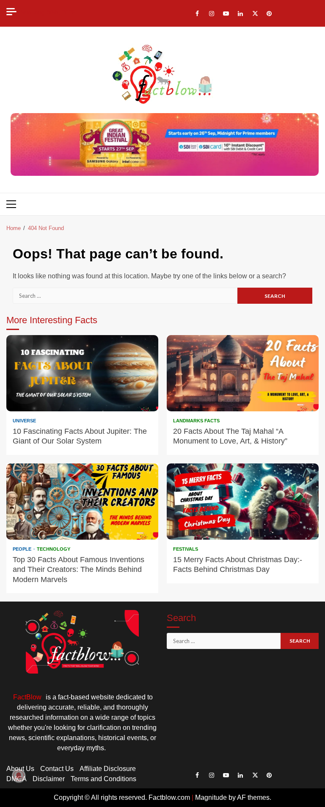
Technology (53, 549)
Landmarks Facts (196, 421)
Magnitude (211, 797)
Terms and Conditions (103, 778)
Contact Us (57, 768)
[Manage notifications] (18, 775)
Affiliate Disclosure (108, 768)
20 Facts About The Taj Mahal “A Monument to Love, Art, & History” (243, 373)
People (23, 549)
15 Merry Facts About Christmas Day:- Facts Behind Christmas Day (243, 501)
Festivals (185, 549)
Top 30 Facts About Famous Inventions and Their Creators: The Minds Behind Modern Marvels (82, 501)
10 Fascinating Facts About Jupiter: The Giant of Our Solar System (82, 373)
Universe (24, 421)
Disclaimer (49, 778)
